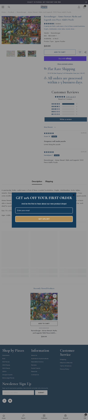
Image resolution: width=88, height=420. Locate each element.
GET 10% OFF (44, 219)
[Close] (73, 195)
